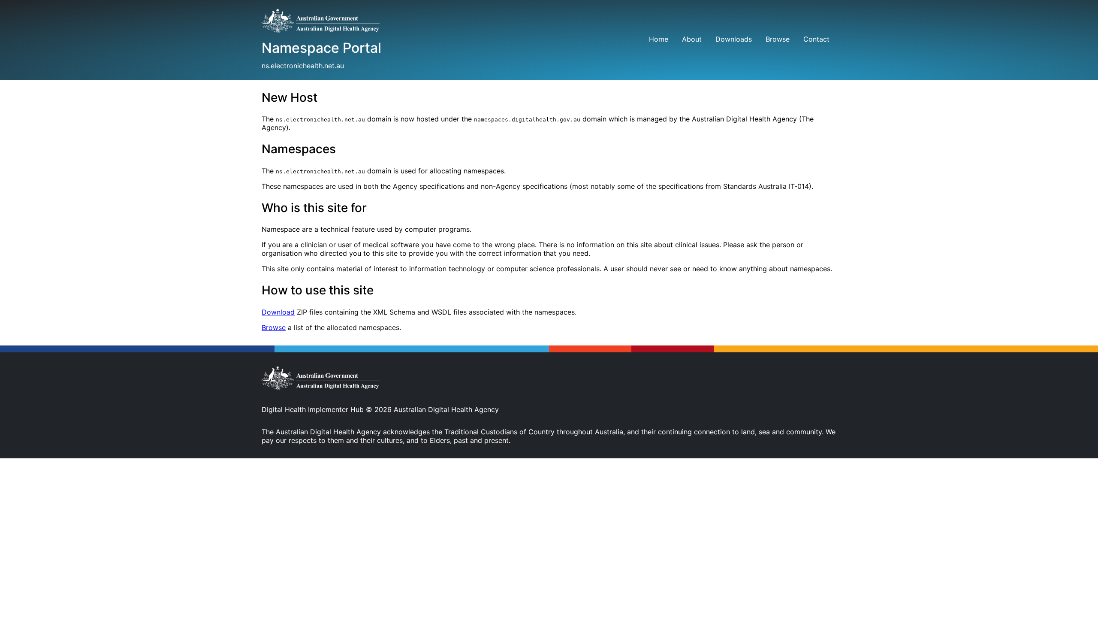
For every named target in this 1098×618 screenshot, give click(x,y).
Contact (816, 39)
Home (658, 39)
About (692, 39)
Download (278, 312)
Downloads (733, 39)
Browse (778, 39)
